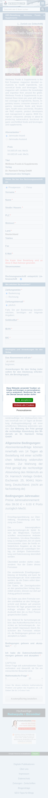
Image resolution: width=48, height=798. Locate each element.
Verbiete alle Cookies (24, 405)
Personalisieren (24, 410)
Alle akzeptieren (24, 400)
